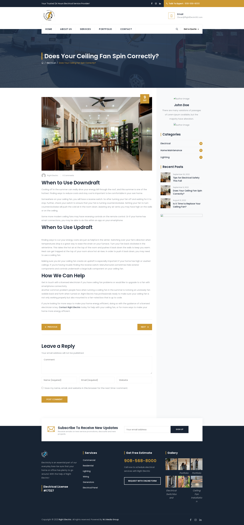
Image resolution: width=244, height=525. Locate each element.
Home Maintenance (171, 150)
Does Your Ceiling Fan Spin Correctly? (187, 192)
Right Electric (52, 175)
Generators (88, 482)
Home (48, 29)
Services (85, 29)
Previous (52, 327)
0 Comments (68, 175)
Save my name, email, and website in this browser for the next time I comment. (86, 388)
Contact (126, 29)
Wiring (86, 476)
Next (143, 327)
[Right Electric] (49, 16)
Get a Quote (190, 29)
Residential (88, 465)
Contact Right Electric (70, 307)
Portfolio (105, 29)
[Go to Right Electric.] (42, 62)
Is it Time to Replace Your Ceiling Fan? (187, 205)
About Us (66, 29)
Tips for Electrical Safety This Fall (186, 179)
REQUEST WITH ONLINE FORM (142, 480)
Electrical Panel (90, 487)
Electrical (166, 143)
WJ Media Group (111, 519)
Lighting (165, 157)
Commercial (89, 460)
